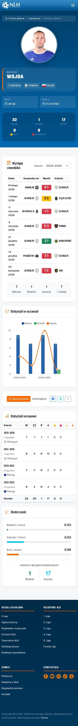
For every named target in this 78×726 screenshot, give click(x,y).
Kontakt (6, 694)
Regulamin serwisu (12, 688)
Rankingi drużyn (10, 646)
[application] (39, 350)
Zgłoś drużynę (9, 622)
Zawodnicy (34, 18)
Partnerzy (7, 676)
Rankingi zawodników (13, 652)
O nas (5, 616)
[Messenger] (58, 676)
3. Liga (47, 628)
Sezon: (38, 165)
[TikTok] (65, 676)
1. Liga (47, 616)
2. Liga (47, 622)
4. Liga (47, 634)
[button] (26, 323)
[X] (71, 676)
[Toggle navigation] (73, 5)
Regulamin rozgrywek (14, 628)
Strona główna (16, 18)
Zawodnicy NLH (10, 640)
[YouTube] (52, 676)
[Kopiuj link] (68, 399)
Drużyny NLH (9, 634)
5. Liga (47, 640)
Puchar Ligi (50, 646)
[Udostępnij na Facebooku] (53, 399)
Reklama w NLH (10, 682)
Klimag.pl (33, 85)
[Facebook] (46, 676)
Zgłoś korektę (20, 399)
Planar (44, 717)
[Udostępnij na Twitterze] (61, 399)
